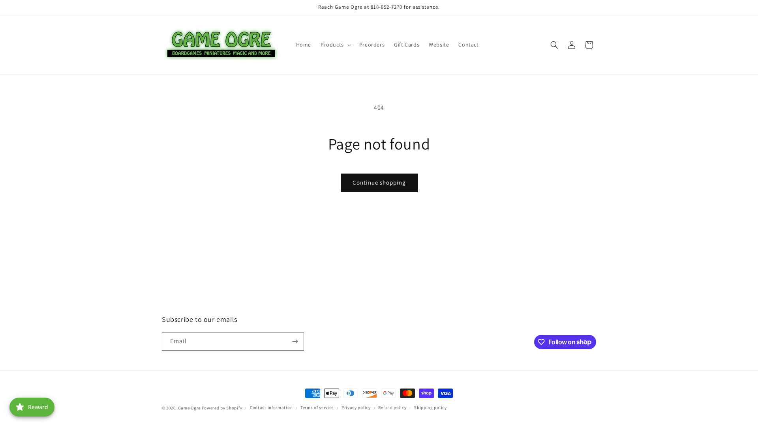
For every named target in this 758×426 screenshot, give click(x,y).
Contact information (271, 407)
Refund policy (392, 407)
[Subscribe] (295, 341)
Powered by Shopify (222, 408)
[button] (335, 44)
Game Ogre (189, 408)
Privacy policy (356, 407)
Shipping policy (430, 407)
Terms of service (317, 407)
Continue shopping (379, 182)
